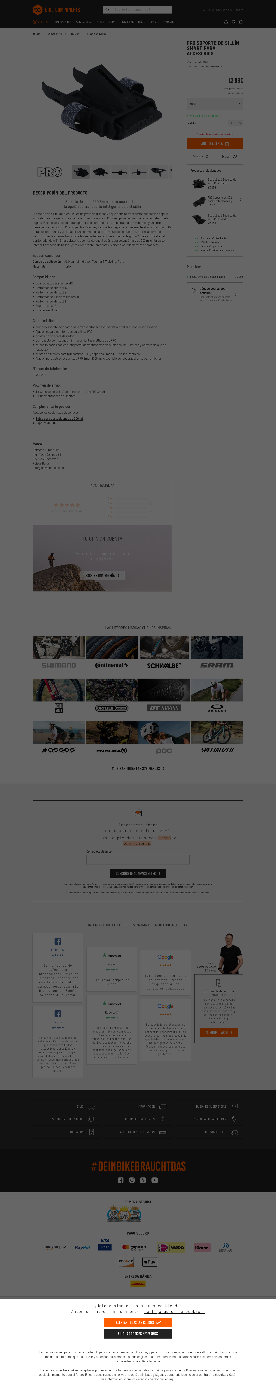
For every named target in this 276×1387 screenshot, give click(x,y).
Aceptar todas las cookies (135, 1322)
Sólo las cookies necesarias (138, 1333)
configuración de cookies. (174, 1311)
